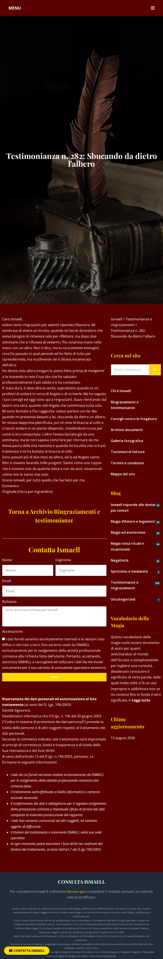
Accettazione (12, 631)
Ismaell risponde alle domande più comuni (135, 507)
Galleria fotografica (127, 440)
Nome (7, 560)
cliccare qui (75, 891)
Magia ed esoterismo (128, 532)
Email (6, 581)
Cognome (63, 560)
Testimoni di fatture (128, 451)
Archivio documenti (127, 429)
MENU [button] (14, 8)
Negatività (119, 560)
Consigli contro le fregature (134, 418)
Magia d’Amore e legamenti (133, 521)
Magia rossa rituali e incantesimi (127, 546)
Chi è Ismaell (121, 391)
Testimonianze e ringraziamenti (124, 585)
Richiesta (9, 601)
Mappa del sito (123, 474)
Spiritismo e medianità (129, 571)
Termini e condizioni (127, 463)
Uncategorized (123, 599)
